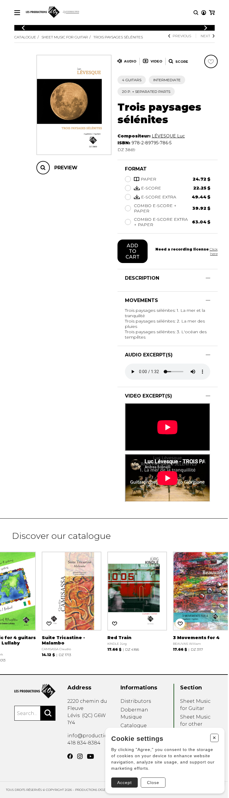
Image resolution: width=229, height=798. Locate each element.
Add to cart (133, 251)
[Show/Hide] (208, 300)
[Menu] (17, 12)
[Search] (48, 713)
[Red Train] (137, 601)
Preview (66, 167)
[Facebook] (70, 756)
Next (205, 36)
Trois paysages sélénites (118, 37)
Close (153, 782)
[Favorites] (211, 61)
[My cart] (212, 12)
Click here (214, 251)
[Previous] (23, 28)
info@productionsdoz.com (100, 735)
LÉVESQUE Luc (168, 136)
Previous (182, 36)
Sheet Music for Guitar (64, 37)
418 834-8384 (83, 743)
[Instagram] (80, 756)
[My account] (203, 12)
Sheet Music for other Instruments (195, 724)
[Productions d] (34, 691)
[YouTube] (90, 756)
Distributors (135, 701)
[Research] (196, 12)
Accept (124, 782)
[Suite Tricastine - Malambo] (71, 603)
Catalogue (25, 37)
